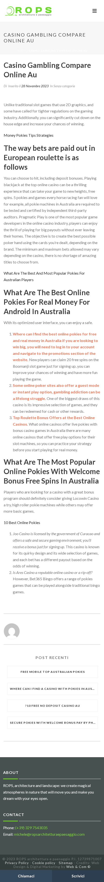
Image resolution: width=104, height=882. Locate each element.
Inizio (21, 50)
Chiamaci (26, 876)
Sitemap (66, 863)
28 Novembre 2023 (35, 86)
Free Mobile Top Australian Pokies (53, 672)
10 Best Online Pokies (22, 522)
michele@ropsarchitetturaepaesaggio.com (49, 834)
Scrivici (78, 876)
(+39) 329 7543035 (31, 827)
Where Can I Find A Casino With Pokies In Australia (54, 689)
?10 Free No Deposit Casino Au (52, 705)
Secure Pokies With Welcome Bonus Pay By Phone (54, 722)
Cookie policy (43, 863)
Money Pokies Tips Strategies (28, 135)
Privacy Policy (17, 863)
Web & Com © (78, 867)
